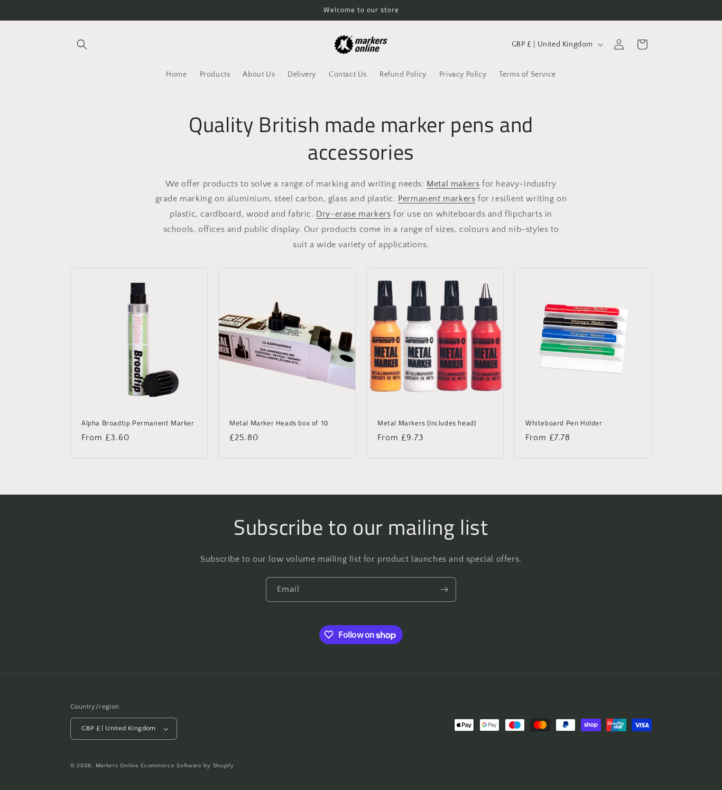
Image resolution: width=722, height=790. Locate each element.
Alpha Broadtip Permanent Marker (138, 423)
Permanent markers (436, 198)
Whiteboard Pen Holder (564, 423)
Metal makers (453, 184)
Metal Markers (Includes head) (426, 423)
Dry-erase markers (353, 214)
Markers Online (117, 766)
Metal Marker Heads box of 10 (278, 423)
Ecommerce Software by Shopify (187, 766)
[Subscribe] (444, 589)
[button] (82, 44)
